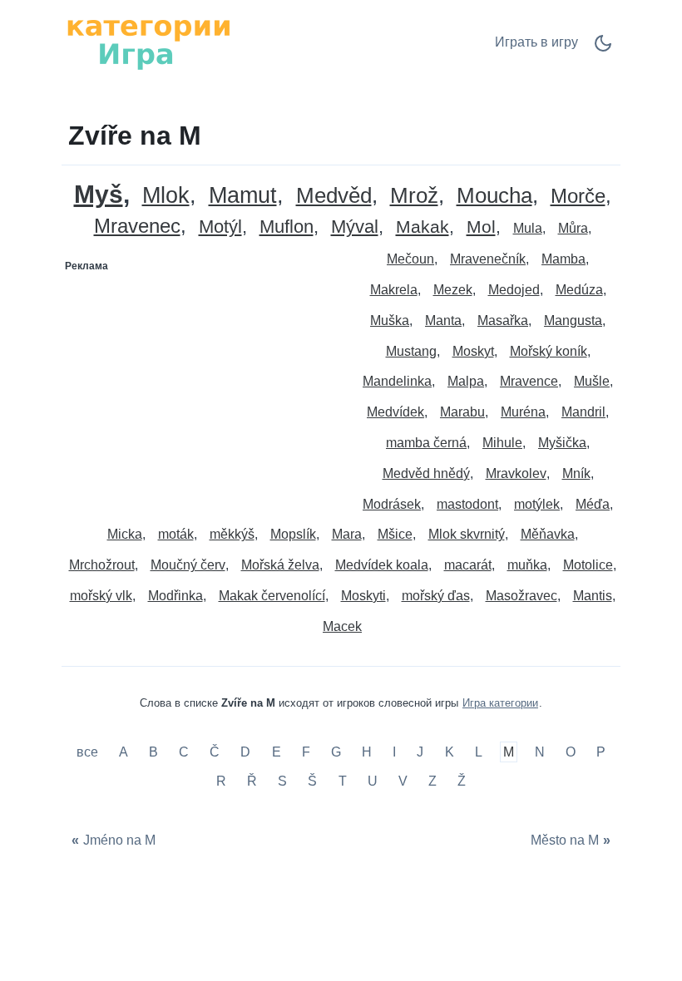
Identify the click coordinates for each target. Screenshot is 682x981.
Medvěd (334, 196)
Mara (347, 534)
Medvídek (395, 412)
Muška (389, 320)
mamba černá (426, 443)
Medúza (579, 290)
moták (176, 534)
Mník (576, 473)
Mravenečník (488, 259)
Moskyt (473, 351)
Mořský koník (548, 351)
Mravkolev (516, 473)
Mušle (592, 381)
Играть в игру (536, 42)
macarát (468, 565)
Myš (98, 194)
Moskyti (363, 596)
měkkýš (232, 534)
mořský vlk (101, 596)
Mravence (529, 381)
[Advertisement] (202, 383)
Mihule (502, 443)
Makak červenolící (272, 596)
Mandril (583, 412)
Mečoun (410, 259)
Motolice (588, 565)
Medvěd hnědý (426, 473)
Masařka (502, 320)
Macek (342, 626)
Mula (527, 228)
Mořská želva (280, 565)
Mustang (411, 351)
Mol (481, 227)
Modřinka (175, 596)
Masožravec (521, 596)
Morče (578, 196)
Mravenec (137, 226)
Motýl (220, 227)
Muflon (286, 227)
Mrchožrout (102, 565)
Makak (422, 227)
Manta (443, 320)
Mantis (592, 596)
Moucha (494, 196)
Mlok (166, 196)
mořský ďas (436, 596)
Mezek (452, 290)
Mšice (395, 534)
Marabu (462, 412)
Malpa (465, 381)
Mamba (563, 259)
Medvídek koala (381, 565)
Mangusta (573, 320)
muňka (527, 565)
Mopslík (293, 534)
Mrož (414, 196)
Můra (573, 228)
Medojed (514, 290)
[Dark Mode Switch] (603, 49)
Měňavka (548, 534)
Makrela (394, 290)
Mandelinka (397, 381)
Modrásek (392, 504)
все (89, 752)
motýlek (537, 504)
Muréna (523, 412)
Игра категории (500, 703)
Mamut (243, 196)
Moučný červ (188, 565)
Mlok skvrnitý (466, 534)
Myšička (562, 443)
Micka (124, 534)
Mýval (354, 227)
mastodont (467, 504)
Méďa (593, 504)
